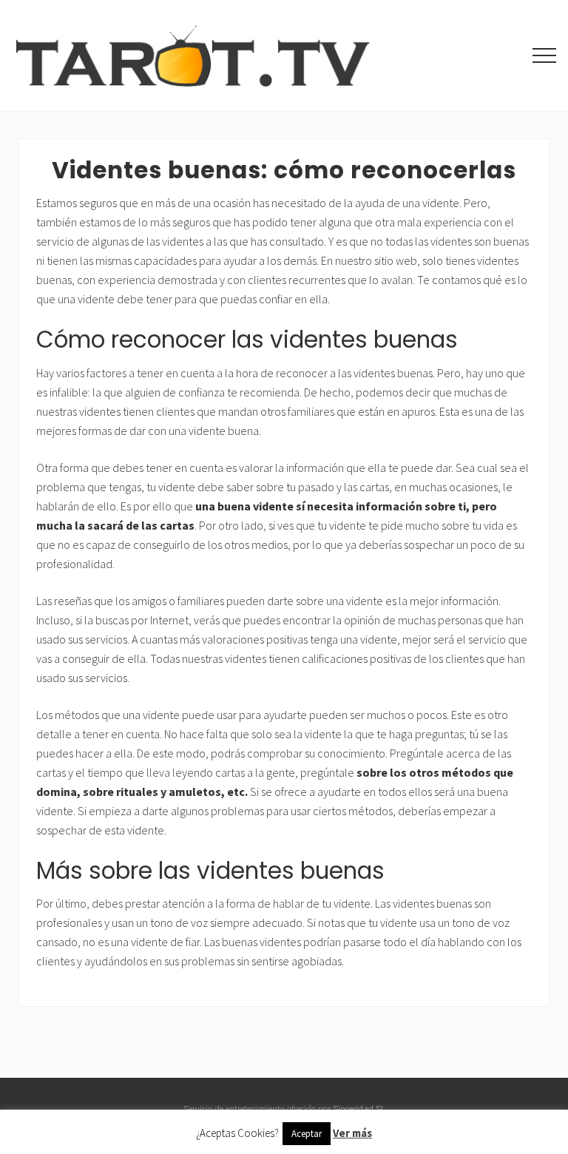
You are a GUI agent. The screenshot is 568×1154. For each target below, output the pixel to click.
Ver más (352, 1133)
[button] (544, 55)
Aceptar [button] (306, 1133)
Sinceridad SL (359, 1108)
